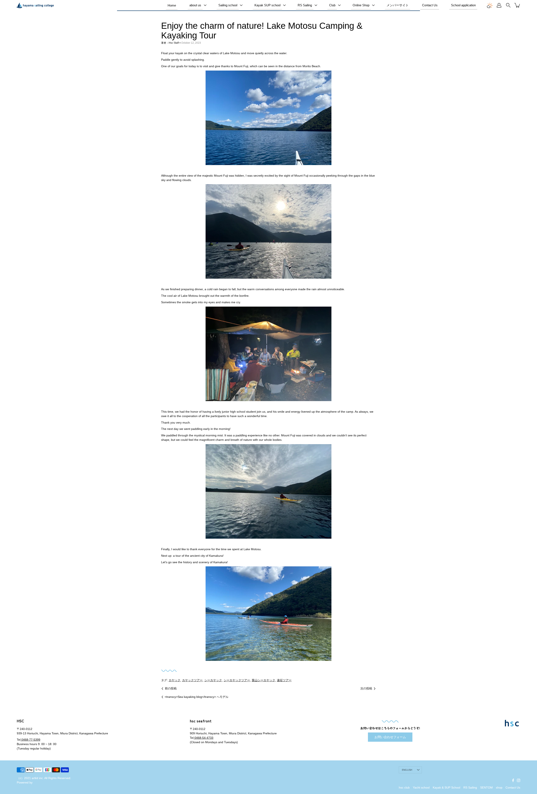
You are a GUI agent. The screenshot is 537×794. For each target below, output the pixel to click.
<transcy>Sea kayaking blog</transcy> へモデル (196, 696)
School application (463, 5)
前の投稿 (171, 688)
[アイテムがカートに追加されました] (517, 5)
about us (195, 5)
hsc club (404, 787)
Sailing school (227, 5)
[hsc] (35, 5)
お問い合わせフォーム (390, 737)
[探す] (508, 5)
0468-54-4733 (203, 737)
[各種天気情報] (489, 5)
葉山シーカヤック (263, 680)
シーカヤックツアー (237, 680)
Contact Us (430, 5)
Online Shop (361, 5)
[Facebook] (513, 780)
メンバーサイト (398, 5)
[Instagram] (518, 780)
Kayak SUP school (267, 5)
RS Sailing (305, 5)
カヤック (174, 680)
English (407, 770)
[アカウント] (499, 5)
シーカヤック (213, 680)
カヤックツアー (192, 680)
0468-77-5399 (30, 739)
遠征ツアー (284, 680)
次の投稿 (366, 688)
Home (172, 5)
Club (332, 5)
